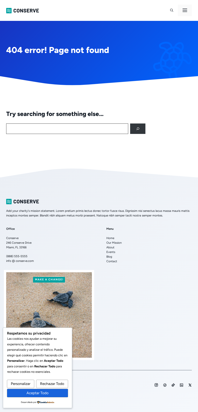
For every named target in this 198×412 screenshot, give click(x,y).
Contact (111, 261)
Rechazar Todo (52, 383)
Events (110, 252)
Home (110, 238)
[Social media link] (156, 385)
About (110, 247)
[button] (172, 10)
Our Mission (114, 242)
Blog (109, 256)
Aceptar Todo (37, 393)
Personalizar (20, 383)
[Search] (137, 128)
